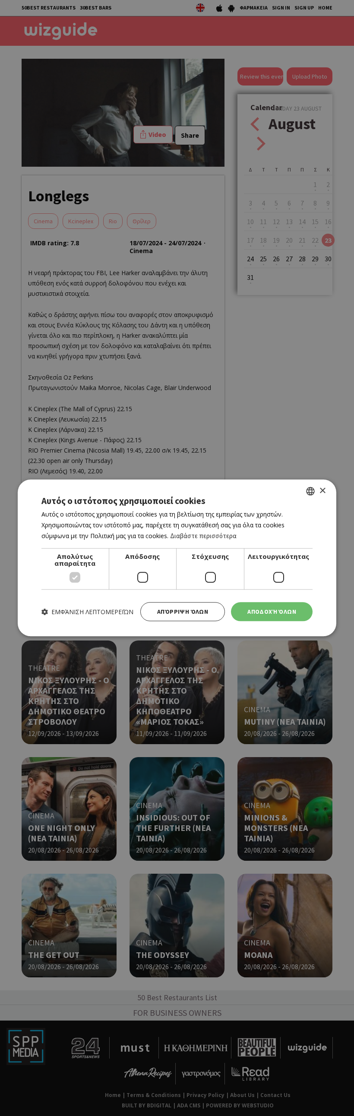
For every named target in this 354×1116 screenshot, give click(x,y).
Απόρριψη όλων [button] (182, 611)
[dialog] (177, 557)
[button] (87, 611)
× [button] (322, 491)
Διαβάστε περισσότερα (203, 536)
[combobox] (310, 491)
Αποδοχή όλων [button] (271, 611)
